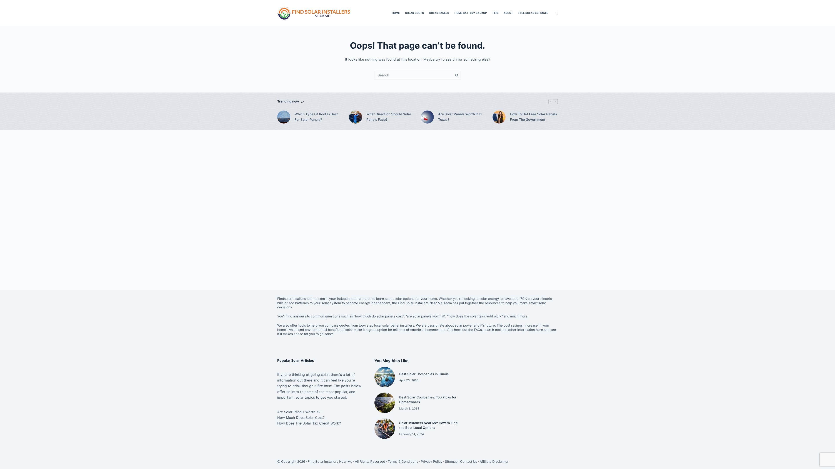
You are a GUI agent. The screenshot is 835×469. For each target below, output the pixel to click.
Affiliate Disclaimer (494, 461)
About (508, 13)
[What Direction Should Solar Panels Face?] (355, 117)
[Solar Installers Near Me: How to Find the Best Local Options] (384, 428)
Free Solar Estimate (533, 13)
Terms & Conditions (403, 461)
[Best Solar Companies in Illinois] (384, 377)
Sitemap (451, 461)
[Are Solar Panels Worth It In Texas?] (427, 117)
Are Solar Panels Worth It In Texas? (460, 117)
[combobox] (413, 75)
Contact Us (468, 461)
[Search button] (457, 75)
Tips (495, 13)
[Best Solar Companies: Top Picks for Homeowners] (384, 403)
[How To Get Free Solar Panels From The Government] (499, 117)
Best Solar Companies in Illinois (424, 374)
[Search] (556, 13)
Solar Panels (439, 13)
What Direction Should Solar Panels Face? (388, 117)
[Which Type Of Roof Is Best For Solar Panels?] (283, 117)
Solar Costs (414, 13)
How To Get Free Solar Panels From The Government (533, 117)
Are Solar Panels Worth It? (298, 412)
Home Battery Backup (470, 13)
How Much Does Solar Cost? (301, 417)
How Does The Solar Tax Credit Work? (309, 423)
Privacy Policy (431, 461)
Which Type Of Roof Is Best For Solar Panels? (316, 117)
